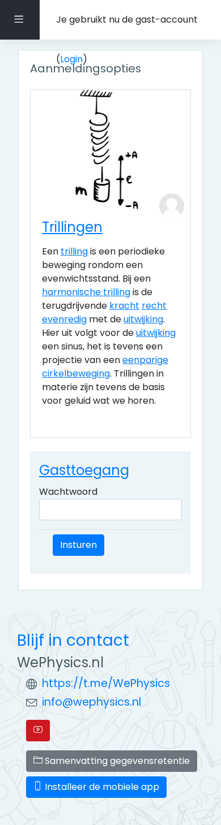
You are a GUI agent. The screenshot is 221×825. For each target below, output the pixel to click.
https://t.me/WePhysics (106, 683)
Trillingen (72, 227)
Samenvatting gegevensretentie (116, 760)
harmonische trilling (86, 292)
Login (71, 59)
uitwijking (143, 319)
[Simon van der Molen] (171, 205)
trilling (74, 251)
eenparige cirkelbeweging (105, 366)
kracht (124, 305)
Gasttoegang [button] (84, 470)
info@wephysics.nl (91, 702)
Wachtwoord (68, 491)
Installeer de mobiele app (100, 786)
